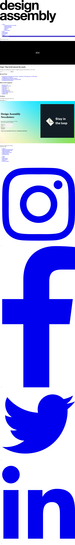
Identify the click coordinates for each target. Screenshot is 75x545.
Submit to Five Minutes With (7, 150)
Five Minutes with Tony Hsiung (7, 80)
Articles (3, 24)
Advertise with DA (5, 153)
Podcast (5, 29)
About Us (4, 148)
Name (2, 125)
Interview (3, 84)
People (3, 86)
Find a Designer (5, 33)
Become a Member (5, 36)
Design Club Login (5, 154)
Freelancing (6, 28)
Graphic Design (5, 90)
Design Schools (7, 30)
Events (3, 31)
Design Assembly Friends (6, 91)
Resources (4, 93)
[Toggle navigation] (0, 38)
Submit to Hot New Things (7, 152)
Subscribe (3, 128)
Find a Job (4, 34)
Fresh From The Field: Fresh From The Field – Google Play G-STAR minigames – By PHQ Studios (19, 76)
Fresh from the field (5, 85)
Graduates (4, 92)
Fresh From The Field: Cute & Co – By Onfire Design (11, 79)
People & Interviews (7, 26)
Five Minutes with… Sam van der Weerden (9, 78)
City (1, 126)
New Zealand (4, 87)
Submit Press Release (6, 151)
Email (2, 124)
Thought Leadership (7, 27)
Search (3, 35)
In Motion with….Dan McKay (7, 77)
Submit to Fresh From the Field (7, 149)
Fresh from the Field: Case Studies (10, 25)
